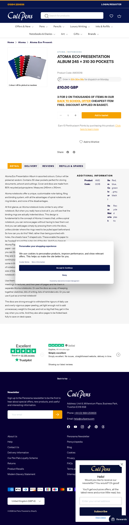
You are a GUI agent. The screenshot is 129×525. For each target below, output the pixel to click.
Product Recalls (16, 468)
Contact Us (13, 447)
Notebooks (74, 52)
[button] (119, 16)
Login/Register (111, 4)
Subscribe (100, 511)
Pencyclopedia (75, 441)
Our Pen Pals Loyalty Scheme (23, 458)
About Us (12, 436)
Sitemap (71, 474)
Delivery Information (18, 452)
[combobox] (72, 15)
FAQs (70, 463)
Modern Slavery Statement (21, 474)
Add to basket (101, 115)
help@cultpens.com (84, 418)
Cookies (71, 452)
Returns (12, 463)
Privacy (71, 458)
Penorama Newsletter (78, 436)
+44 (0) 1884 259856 (85, 412)
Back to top (62, 378)
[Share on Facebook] (68, 152)
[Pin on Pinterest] (74, 152)
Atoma (61, 52)
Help (10, 441)
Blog (69, 447)
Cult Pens (17, 511)
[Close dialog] (122, 464)
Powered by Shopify (29, 511)
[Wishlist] (111, 16)
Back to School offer (74, 101)
